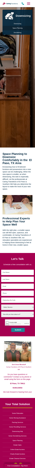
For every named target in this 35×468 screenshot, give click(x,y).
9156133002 (17, 388)
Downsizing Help (17, 431)
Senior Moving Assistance (17, 418)
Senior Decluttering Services (17, 436)
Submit (18, 330)
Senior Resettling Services (17, 427)
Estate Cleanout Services (17, 458)
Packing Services (17, 422)
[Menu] (28, 3)
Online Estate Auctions (17, 449)
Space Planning (17, 440)
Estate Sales (18, 445)
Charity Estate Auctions (17, 454)
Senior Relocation (17, 413)
